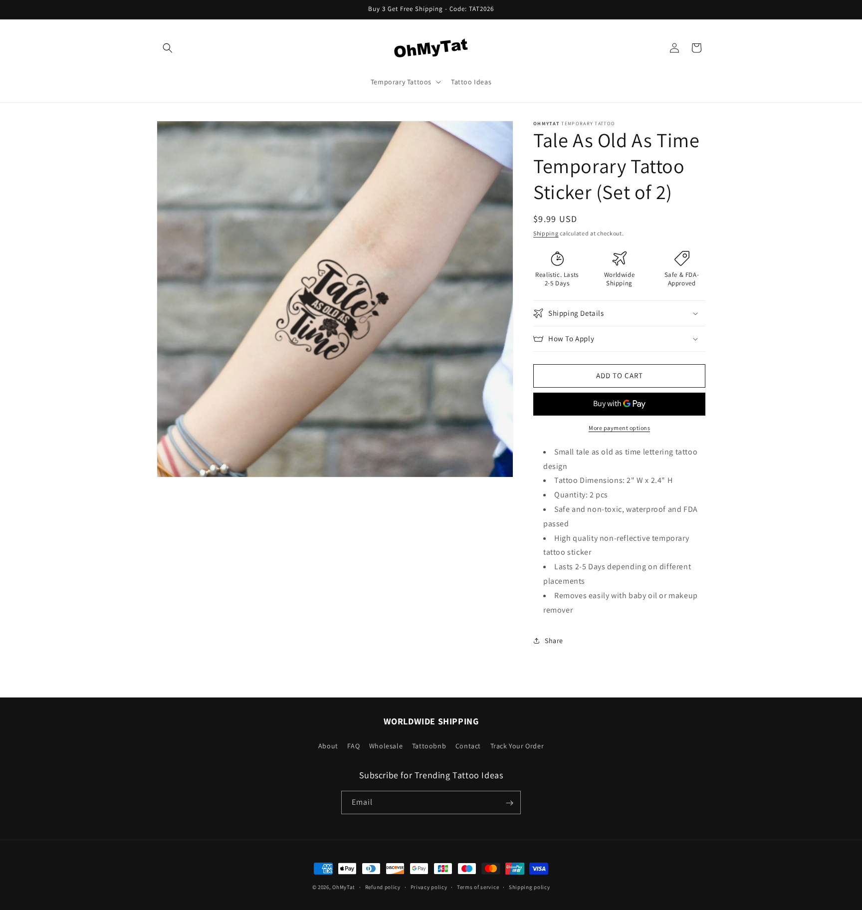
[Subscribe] (509, 803)
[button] (168, 48)
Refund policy (383, 886)
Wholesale (386, 745)
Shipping (546, 233)
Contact (468, 745)
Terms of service (478, 886)
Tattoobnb (429, 745)
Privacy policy (429, 886)
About (328, 745)
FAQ (353, 745)
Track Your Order (517, 745)
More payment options (619, 428)
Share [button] (554, 640)
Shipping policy (529, 886)
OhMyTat (343, 887)
